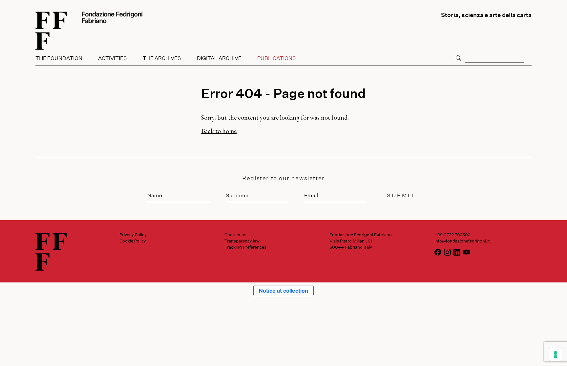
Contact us (235, 235)
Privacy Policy (133, 235)
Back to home (219, 130)
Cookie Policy (132, 241)
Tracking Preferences (245, 247)
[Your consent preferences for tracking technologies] (555, 354)
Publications (276, 57)
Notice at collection (283, 290)
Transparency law (242, 241)
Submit (401, 195)
